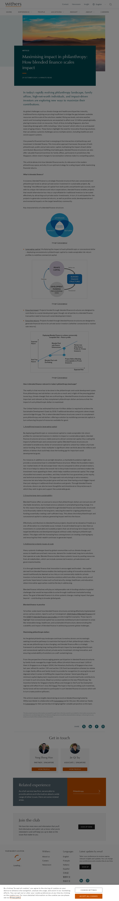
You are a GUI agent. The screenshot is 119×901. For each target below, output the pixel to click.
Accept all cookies (89, 896)
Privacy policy (15, 898)
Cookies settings (89, 890)
